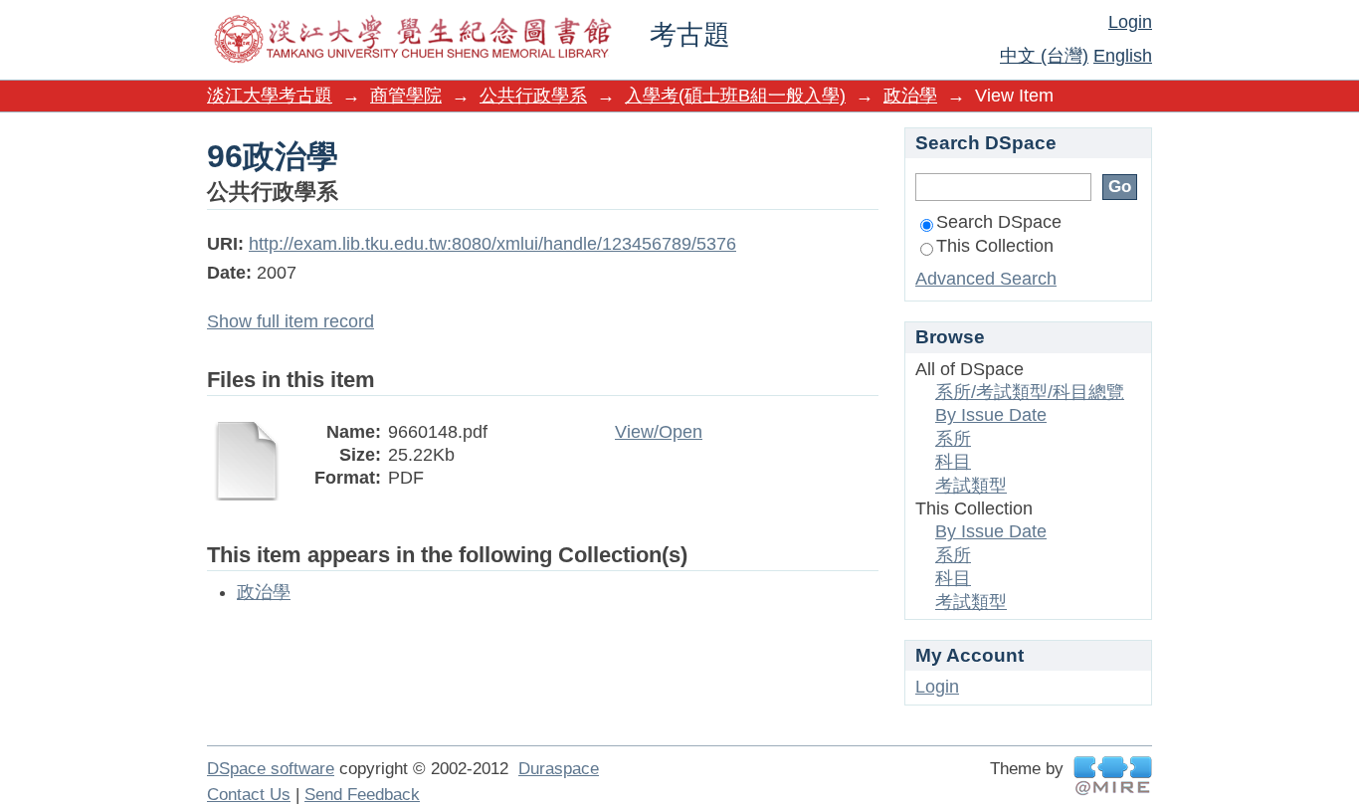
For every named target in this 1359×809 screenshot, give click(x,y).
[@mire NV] (1112, 775)
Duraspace (558, 768)
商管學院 (406, 95)
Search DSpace (999, 222)
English (1122, 56)
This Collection (995, 246)
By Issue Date (991, 415)
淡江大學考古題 (269, 95)
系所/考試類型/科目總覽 (1029, 392)
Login (1130, 22)
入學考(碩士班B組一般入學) (735, 95)
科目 (953, 462)
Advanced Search (986, 279)
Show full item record (290, 321)
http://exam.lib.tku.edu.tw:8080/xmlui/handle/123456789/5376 (492, 244)
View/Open (658, 432)
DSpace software (270, 768)
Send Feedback (362, 794)
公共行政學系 (533, 95)
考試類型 (971, 486)
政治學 (910, 95)
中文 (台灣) (1044, 56)
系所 (953, 439)
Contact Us (249, 794)
